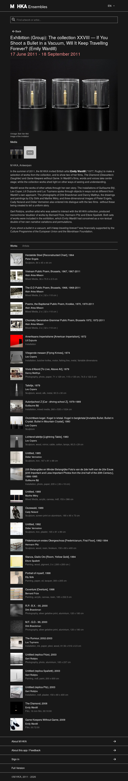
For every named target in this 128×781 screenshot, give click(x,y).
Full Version (18, 768)
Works (13, 246)
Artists (25, 246)
